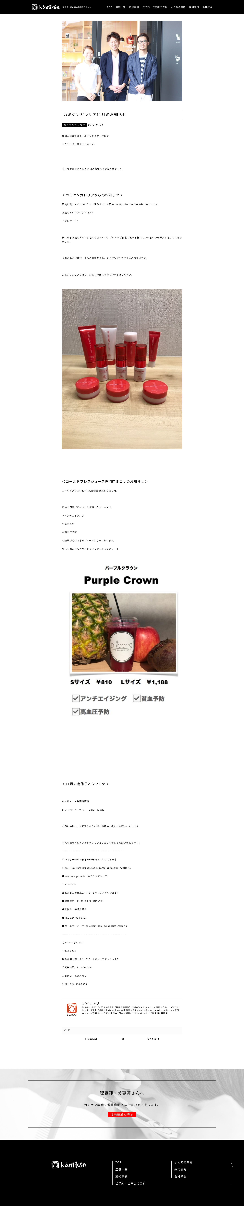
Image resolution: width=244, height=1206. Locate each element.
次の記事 (152, 1038)
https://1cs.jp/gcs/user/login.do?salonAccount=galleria (96, 867)
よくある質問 (178, 7)
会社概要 (207, 7)
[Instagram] (65, 1030)
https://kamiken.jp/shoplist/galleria (104, 925)
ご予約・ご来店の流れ (154, 7)
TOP (109, 7)
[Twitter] (68, 1030)
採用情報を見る (122, 1114)
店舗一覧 (121, 7)
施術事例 (134, 7)
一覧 (122, 1038)
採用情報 (194, 7)
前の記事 (92, 1038)
